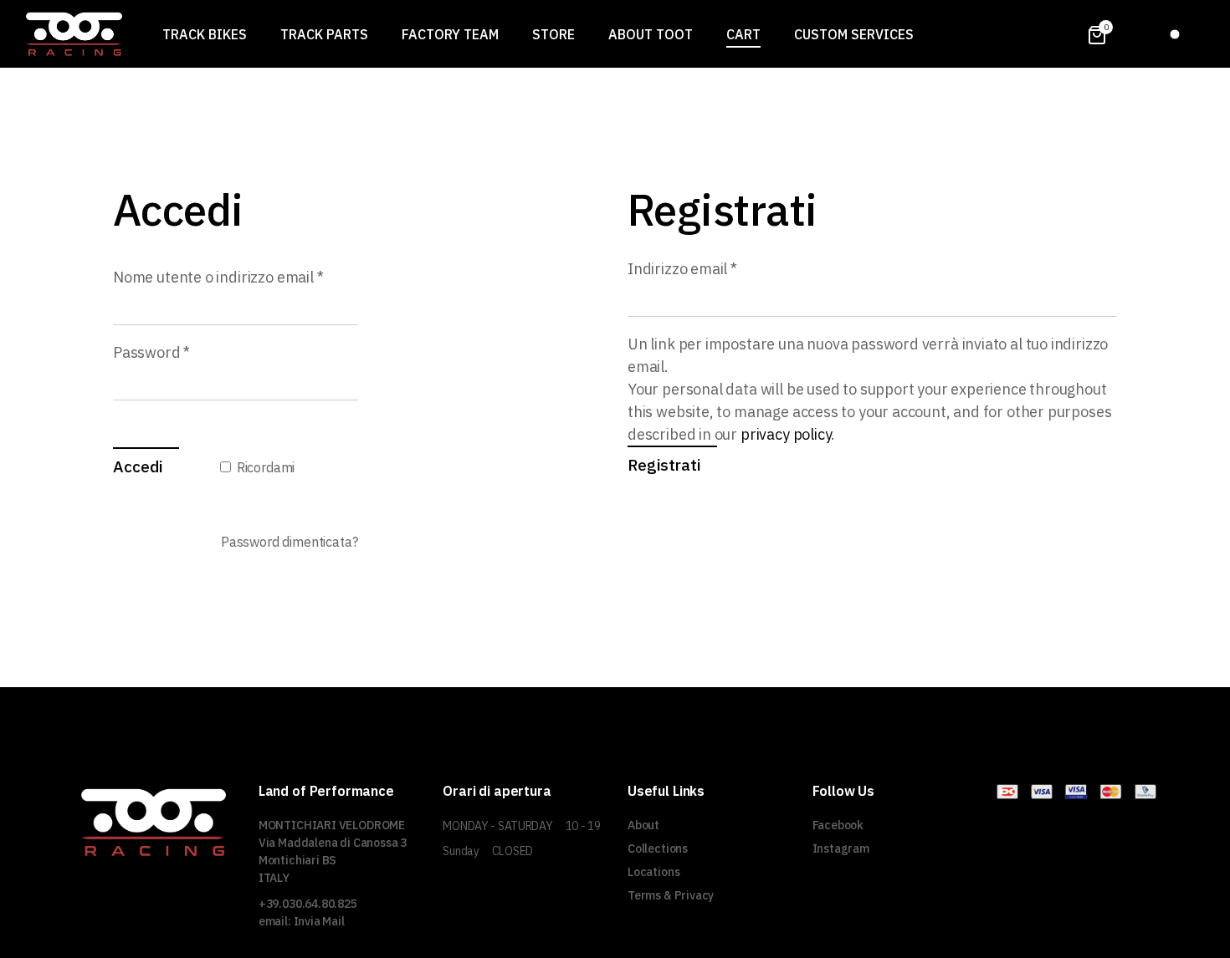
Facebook (838, 825)
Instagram (840, 848)
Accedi (137, 466)
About (643, 825)
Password (182, 351)
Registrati (664, 465)
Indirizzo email (713, 267)
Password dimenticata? (289, 541)
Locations (653, 871)
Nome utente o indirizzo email (235, 276)
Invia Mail (319, 921)
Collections (658, 848)
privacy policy (786, 434)
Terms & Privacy (671, 895)
